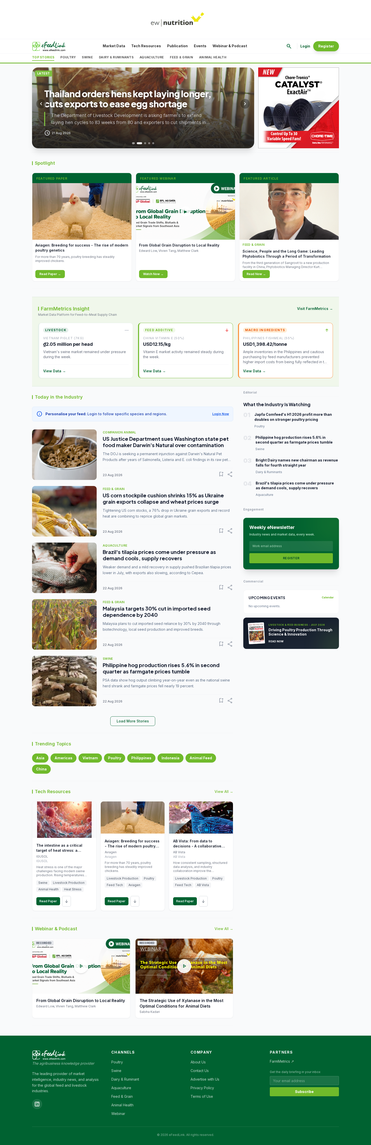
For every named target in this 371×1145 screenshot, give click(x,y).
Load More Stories (133, 721)
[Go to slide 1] (133, 143)
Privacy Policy (202, 1088)
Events (200, 46)
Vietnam (90, 758)
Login (305, 46)
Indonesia (170, 758)
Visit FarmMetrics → (315, 308)
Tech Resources (146, 46)
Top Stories (43, 57)
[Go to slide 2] (139, 143)
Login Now (220, 414)
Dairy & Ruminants (116, 57)
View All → (224, 791)
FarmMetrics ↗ (282, 1061)
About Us (198, 1062)
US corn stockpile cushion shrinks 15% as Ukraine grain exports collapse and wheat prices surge (163, 498)
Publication (177, 46)
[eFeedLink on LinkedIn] (37, 1104)
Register (326, 46)
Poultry (68, 57)
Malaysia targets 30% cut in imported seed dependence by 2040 (156, 611)
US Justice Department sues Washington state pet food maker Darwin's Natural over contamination (166, 441)
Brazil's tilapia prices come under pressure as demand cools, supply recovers (159, 555)
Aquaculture (152, 57)
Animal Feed (201, 758)
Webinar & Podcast (230, 46)
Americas (63, 758)
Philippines (141, 758)
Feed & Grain (181, 57)
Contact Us (200, 1070)
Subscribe (304, 1091)
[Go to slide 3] (145, 143)
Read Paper (48, 901)
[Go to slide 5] (153, 143)
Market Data (114, 46)
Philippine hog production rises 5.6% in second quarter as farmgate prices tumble (161, 668)
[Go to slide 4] (149, 143)
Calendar (328, 597)
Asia (40, 758)
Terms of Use (202, 1096)
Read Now (276, 641)
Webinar (118, 1113)
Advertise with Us (205, 1079)
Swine (87, 57)
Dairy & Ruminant (125, 1079)
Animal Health (212, 57)
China (41, 769)
